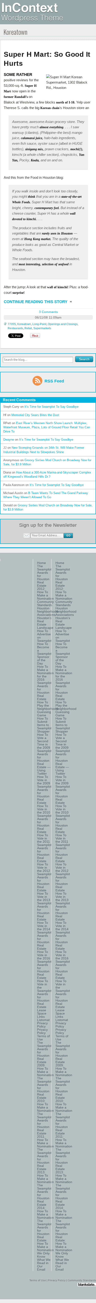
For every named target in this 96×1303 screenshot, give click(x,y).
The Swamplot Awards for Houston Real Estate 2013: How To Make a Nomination (44, 1166)
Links (41, 1016)
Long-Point (39, 324)
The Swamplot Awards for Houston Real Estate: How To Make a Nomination (44, 1235)
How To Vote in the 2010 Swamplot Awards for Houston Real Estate (44, 818)
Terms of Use (43, 1037)
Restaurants (15, 328)
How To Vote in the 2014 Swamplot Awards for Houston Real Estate (44, 935)
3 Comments (48, 312)
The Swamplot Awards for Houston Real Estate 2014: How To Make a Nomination (44, 1201)
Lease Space (41, 1012)
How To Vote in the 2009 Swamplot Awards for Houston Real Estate (44, 789)
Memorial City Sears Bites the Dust (35, 415)
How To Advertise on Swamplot (44, 635)
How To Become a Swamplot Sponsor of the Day (44, 653)
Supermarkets (42, 328)
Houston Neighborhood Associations (44, 611)
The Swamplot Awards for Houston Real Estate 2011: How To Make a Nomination (44, 1130)
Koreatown (24, 324)
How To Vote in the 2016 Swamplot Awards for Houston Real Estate (44, 964)
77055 (12, 324)
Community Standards (44, 603)
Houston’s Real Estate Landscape (44, 622)
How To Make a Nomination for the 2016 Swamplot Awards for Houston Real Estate (44, 683)
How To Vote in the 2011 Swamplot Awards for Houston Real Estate (44, 848)
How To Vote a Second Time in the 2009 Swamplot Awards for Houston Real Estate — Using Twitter (44, 754)
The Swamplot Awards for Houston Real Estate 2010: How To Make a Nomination (44, 1094)
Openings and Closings (63, 324)
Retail (28, 328)
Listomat (43, 1019)
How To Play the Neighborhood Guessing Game (44, 709)
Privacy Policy (42, 1024)
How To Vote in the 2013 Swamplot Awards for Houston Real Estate (44, 906)
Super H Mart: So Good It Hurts (47, 58)
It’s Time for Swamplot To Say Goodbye (51, 406)
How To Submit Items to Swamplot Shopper (44, 725)
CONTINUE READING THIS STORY (36, 302)
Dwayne (8, 439)
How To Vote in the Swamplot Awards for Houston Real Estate (44, 994)
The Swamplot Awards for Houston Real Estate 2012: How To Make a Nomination (44, 582)
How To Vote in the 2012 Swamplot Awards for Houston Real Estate (44, 877)
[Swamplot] (32, 21)
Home (41, 562)
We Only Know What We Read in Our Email (44, 1261)
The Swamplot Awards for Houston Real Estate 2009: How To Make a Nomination (44, 1059)
